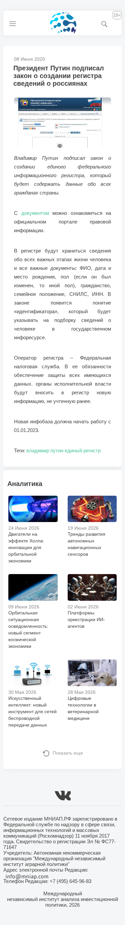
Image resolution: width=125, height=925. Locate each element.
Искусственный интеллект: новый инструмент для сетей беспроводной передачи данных (32, 712)
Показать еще (68, 753)
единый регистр (83, 450)
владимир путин (44, 450)
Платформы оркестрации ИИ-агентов (86, 619)
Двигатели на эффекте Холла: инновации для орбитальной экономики (26, 547)
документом (35, 213)
